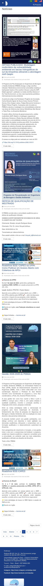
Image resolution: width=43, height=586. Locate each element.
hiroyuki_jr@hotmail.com (33, 235)
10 (10, 536)
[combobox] (29, 4)
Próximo (16, 536)
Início (5, 532)
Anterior (11, 532)
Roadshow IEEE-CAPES (13, 471)
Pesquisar (37, 5)
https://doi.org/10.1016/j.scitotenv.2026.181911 (19, 142)
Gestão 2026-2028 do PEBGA (16, 374)
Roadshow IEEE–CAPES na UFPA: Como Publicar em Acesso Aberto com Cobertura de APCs (20, 267)
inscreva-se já (20, 511)
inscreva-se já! (20, 315)
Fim (23, 536)
